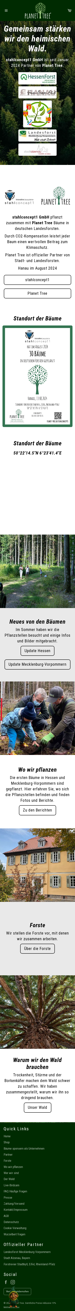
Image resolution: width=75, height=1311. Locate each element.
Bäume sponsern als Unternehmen (24, 1148)
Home (7, 1136)
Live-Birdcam (11, 1185)
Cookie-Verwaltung (15, 1228)
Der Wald (9, 1179)
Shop (7, 1142)
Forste (7, 1160)
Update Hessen (37, 650)
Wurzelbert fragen (14, 1234)
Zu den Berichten (37, 810)
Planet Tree (37, 293)
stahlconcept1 (37, 279)
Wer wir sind (11, 1173)
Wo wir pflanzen (13, 1167)
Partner (8, 1154)
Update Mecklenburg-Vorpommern (37, 664)
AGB (6, 1216)
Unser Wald (37, 1107)
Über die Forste (37, 948)
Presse (8, 1197)
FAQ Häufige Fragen (15, 1191)
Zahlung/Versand (14, 1203)
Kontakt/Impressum (15, 1209)
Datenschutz (11, 1222)
